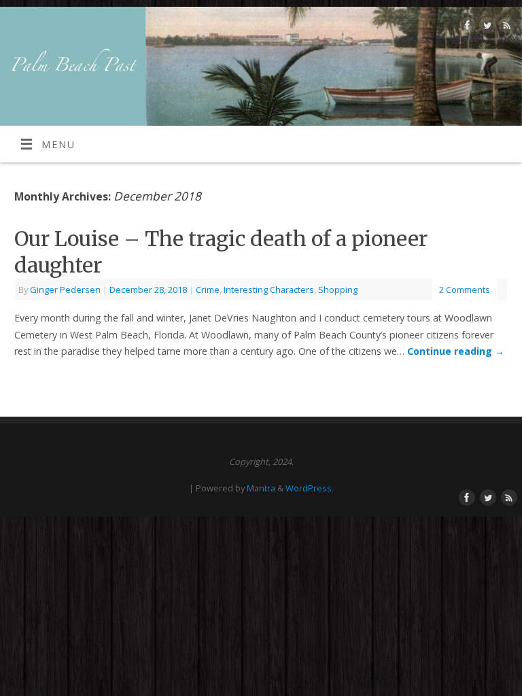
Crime (208, 289)
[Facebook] (466, 27)
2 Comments (464, 289)
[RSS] (505, 27)
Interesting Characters (269, 289)
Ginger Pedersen (65, 289)
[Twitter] (485, 27)
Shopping (338, 289)
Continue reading (455, 351)
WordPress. (309, 488)
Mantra (261, 488)
